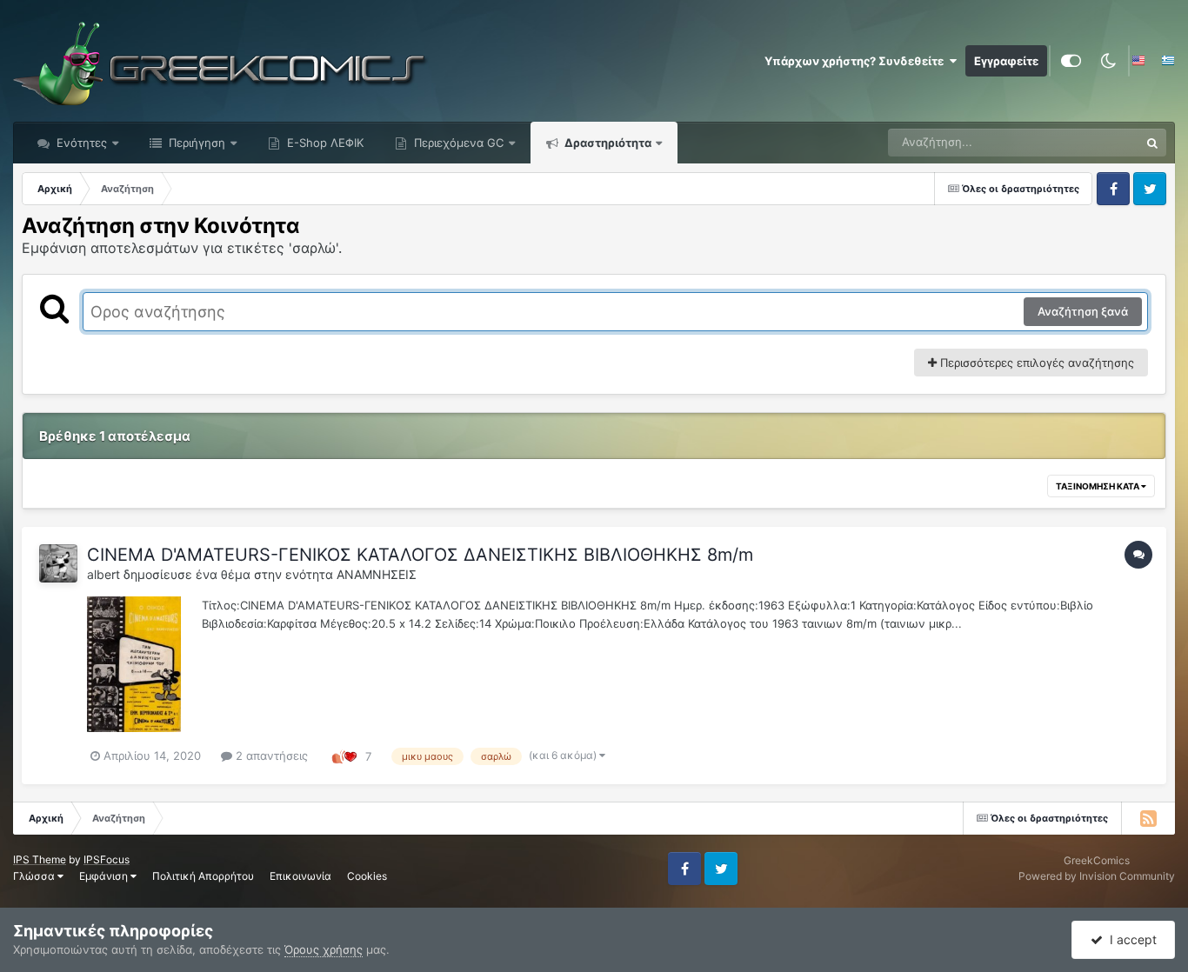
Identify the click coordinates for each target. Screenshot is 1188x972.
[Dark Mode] (1108, 61)
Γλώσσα (35, 875)
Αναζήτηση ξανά (1083, 311)
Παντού (1096, 142)
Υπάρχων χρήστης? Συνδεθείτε (856, 61)
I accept (1130, 939)
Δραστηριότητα (606, 143)
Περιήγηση (195, 143)
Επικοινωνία (300, 875)
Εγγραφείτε (1006, 61)
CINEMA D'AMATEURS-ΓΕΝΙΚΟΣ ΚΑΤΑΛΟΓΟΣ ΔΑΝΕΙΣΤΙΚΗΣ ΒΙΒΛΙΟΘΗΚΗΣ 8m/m (420, 554)
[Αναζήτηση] (1152, 142)
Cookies (367, 875)
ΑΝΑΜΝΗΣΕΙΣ (377, 574)
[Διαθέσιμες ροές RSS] (1148, 818)
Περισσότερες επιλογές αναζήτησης (1035, 362)
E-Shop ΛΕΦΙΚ (324, 143)
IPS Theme (39, 859)
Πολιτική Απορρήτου (203, 875)
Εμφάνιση (104, 875)
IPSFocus (106, 859)
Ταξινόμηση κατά (1098, 486)
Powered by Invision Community (1096, 875)
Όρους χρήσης (323, 949)
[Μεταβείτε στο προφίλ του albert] (58, 563)
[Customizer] (1071, 61)
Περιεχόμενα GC (457, 143)
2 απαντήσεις (270, 755)
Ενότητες (81, 143)
